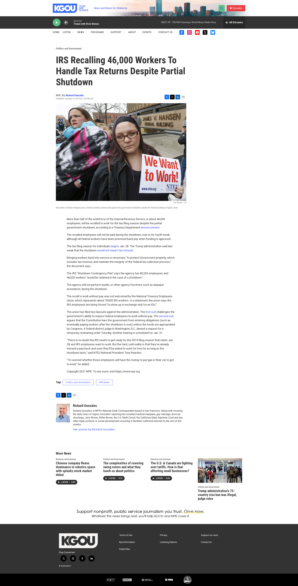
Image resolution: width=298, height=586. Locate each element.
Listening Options (168, 542)
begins (115, 246)
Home (56, 32)
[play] (56, 22)
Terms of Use (125, 535)
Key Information (127, 542)
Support (116, 32)
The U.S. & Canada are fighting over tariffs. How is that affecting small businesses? (172, 467)
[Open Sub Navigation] (73, 32)
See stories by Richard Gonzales (94, 429)
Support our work (209, 535)
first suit (151, 312)
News (80, 32)
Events (147, 32)
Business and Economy (66, 459)
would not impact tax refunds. (115, 250)
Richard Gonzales (75, 95)
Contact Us (165, 32)
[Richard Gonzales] (63, 413)
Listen (67, 32)
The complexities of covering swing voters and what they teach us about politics (123, 467)
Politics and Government (68, 48)
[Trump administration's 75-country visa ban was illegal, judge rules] (220, 470)
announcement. (150, 227)
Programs (97, 32)
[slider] (70, 22)
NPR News (104, 382)
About (132, 32)
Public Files (124, 549)
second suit (166, 316)
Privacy (163, 535)
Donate (237, 8)
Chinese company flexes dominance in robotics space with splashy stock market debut (75, 469)
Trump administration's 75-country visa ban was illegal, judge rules (217, 495)
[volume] (66, 22)
